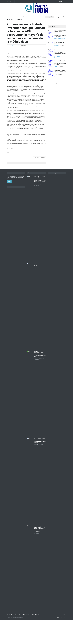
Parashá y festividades (59, 17)
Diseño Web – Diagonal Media (61, 617)
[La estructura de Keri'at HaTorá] (50, 45)
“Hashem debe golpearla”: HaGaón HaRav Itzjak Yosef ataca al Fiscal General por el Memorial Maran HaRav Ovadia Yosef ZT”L (60, 72)
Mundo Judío (24, 17)
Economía (42, 17)
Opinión (16, 614)
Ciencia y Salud (49, 17)
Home (8, 17)
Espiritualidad (10, 19)
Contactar (9, 181)
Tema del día (17, 45)
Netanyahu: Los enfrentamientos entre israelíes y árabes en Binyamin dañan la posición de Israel (60, 52)
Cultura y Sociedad (34, 17)
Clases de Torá (19, 19)
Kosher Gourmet (15, 17)
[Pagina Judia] (36, 11)
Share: (8, 152)
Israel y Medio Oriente (58, 56)
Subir (64, 614)
